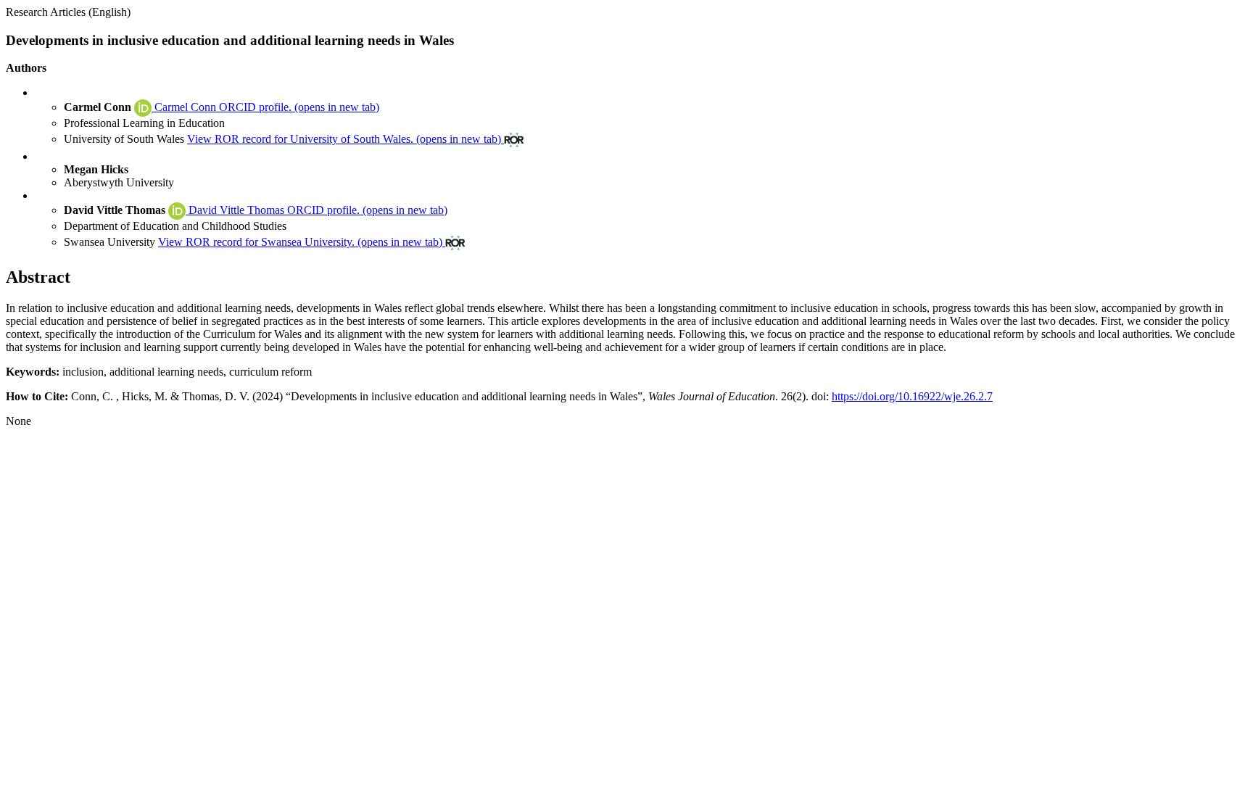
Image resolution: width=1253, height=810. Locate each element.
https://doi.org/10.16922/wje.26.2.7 (912, 396)
